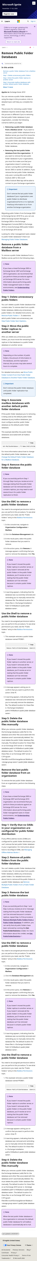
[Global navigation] (2, 21)
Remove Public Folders (10, 315)
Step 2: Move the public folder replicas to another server (16, 79)
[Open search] (28, 21)
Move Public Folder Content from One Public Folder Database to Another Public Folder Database (18, 375)
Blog (28, 1250)
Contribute (5, 1253)
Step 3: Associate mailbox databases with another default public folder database (16, 83)
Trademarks (5, 1258)
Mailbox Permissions (24, 517)
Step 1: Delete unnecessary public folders (17, 75)
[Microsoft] (18, 21)
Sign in (33, 21)
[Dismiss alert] (33, 3)
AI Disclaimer (6, 1250)
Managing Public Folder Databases (15, 239)
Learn (4, 47)
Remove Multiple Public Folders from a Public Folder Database (18, 885)
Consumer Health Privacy (10, 1255)
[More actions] (33, 47)
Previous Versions (18, 1250)
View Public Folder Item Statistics (14, 321)
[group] (18, 446)
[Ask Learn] (30, 47)
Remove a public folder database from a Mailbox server (19, 72)
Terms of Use (26, 1255)
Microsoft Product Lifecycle (14, 31)
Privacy (13, 1253)
